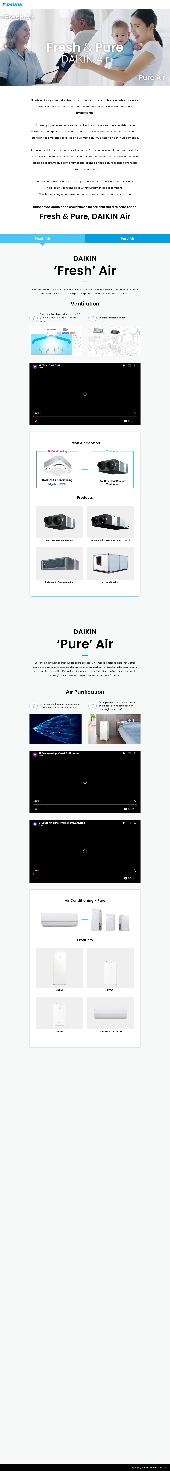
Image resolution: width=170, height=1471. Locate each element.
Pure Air (127, 238)
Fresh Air (42, 238)
